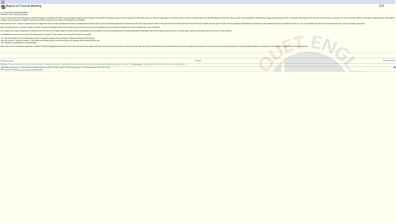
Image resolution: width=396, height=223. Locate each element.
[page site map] (3, 70)
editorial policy (138, 64)
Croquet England (13, 67)
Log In (381, 5)
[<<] (1, 12)
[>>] (4, 12)
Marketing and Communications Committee (26, 70)
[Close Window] (2, 2)
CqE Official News (20, 14)
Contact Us (198, 60)
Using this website (7, 61)
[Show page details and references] (1, 70)
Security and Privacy (389, 60)
